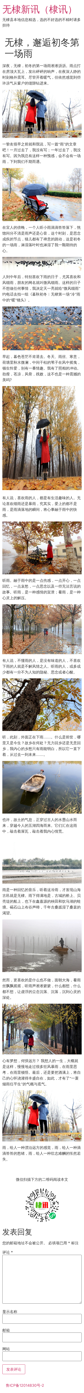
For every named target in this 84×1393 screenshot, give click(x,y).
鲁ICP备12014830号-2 (25, 1385)
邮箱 (6, 1330)
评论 (7, 1252)
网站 (6, 1349)
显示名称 (9, 1311)
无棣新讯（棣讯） (39, 9)
